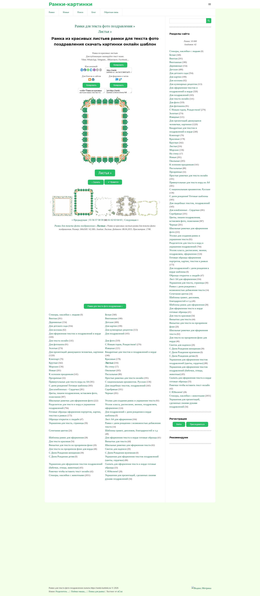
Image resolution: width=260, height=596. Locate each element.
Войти (178, 424)
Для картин (111, 326)
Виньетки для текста (116, 441)
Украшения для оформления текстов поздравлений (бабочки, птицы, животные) (188, 371)
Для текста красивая (59, 441)
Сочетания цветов (58, 430)
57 (96, 220)
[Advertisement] (105, 267)
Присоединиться (197, 424)
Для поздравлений (114, 333)
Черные (109, 393)
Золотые (53, 348)
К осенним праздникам (61, 374)
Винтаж (53, 318)
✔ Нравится (113, 182)
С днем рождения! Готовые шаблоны (68, 385)
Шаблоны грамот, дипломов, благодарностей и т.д (131, 430)
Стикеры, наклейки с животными (66, 475)
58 (99, 220)
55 (90, 220)
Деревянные (55, 322)
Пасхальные (111, 374)
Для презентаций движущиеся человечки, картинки (76, 352)
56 (93, 220)
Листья (101, 225)
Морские (53, 366)
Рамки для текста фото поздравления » (105, 26)
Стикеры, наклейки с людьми (64, 314)
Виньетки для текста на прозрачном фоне (70, 445)
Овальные (110, 370)
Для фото (110, 340)
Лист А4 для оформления (118, 419)
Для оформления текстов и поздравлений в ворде (75, 333)
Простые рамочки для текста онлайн (124, 378)
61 (109, 220)
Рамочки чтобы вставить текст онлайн (69, 471)
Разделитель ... (63, 591)
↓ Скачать (96, 182)
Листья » (105, 32)
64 (118, 220)
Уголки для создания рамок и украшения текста (130, 400)
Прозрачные (55, 378)
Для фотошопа (56, 344)
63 (115, 220)
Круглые (53, 362)
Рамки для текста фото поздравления (75, 225)
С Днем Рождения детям (61, 456)
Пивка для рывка (96, 591)
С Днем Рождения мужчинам (120, 452)
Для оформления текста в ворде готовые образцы (131, 437)
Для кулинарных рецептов (119, 329)
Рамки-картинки (70, 4)
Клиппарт (54, 359)
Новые (52, 370)
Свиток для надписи (115, 449)
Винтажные (111, 318)
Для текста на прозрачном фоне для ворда (71, 449)
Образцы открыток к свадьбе (64, 419)
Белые (108, 314)
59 (102, 220)
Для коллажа (55, 329)
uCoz (120, 591)
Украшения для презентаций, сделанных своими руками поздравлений (184, 403)
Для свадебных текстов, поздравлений (125, 385)
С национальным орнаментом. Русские (125, 381)
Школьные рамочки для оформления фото (71, 400)
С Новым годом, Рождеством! (120, 344)
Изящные (110, 348)
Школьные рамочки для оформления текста (128, 445)
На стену (109, 366)
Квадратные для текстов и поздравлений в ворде (130, 352)
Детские (109, 322)
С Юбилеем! (111, 471)
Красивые (110, 359)
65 (121, 220)
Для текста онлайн (58, 340)
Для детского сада (58, 326)
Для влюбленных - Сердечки (64, 389)
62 (112, 220)
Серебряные (111, 389)
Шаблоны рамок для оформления (66, 437)
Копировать (118, 65)
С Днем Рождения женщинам (64, 452)
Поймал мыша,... (79, 591)
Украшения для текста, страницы (66, 423)
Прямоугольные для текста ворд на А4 (69, 381)
